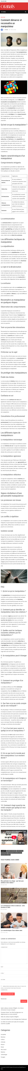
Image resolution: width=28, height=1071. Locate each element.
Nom (2, 966)
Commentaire (4, 947)
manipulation (20, 850)
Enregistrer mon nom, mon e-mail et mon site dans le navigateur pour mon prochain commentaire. (13, 988)
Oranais (6, 29)
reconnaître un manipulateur (14, 852)
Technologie (4, 1054)
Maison (2, 1044)
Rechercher (4, 999)
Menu (4, 11)
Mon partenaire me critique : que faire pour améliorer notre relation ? (12, 881)
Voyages (3, 1057)
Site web (3, 979)
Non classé (3, 1049)
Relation (3, 17)
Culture (2, 1039)
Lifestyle (3, 1042)
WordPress (21, 1067)
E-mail (3, 973)
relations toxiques (5, 854)
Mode (2, 1047)
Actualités (3, 1034)
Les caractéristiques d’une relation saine (11, 930)
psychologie (4, 852)
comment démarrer (11, 850)
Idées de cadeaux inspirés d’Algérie (10, 1016)
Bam (2, 1069)
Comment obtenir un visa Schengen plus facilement (14, 1019)
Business (3, 1037)
